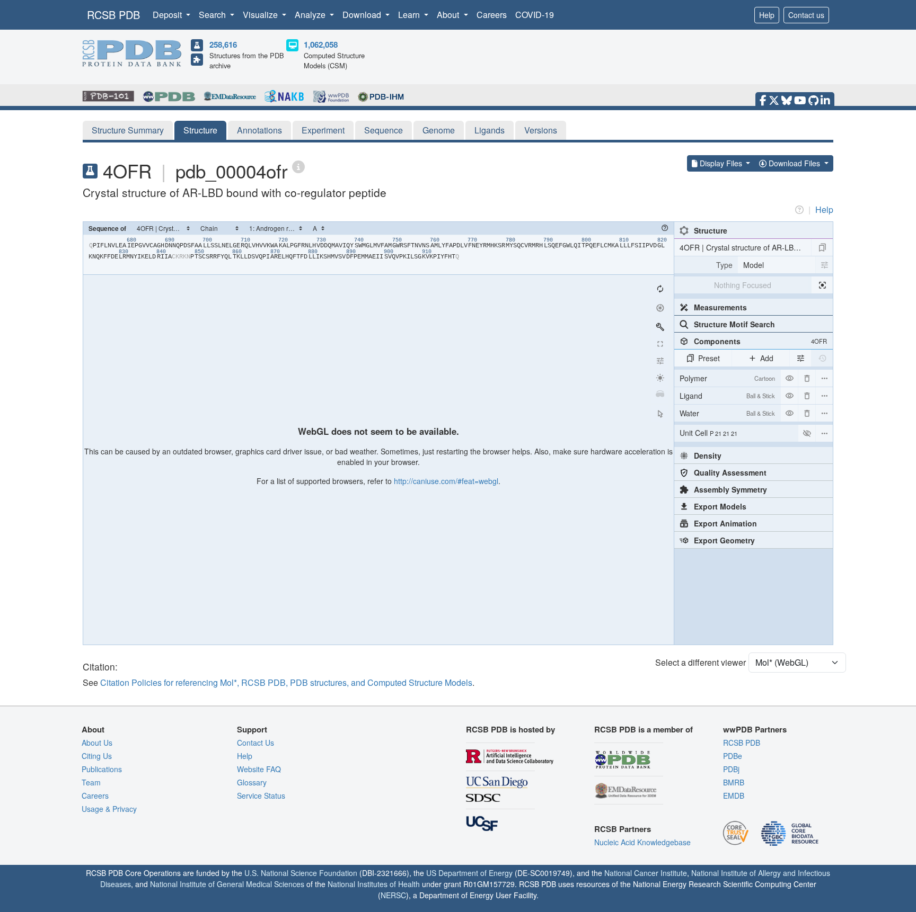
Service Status (261, 795)
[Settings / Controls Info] (659, 360)
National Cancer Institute (645, 873)
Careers (492, 14)
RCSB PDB (113, 14)
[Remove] (806, 378)
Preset (709, 358)
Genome (438, 130)
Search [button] (213, 14)
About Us (97, 742)
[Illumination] (659, 377)
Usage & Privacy (109, 808)
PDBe (732, 755)
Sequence (383, 130)
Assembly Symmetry (730, 489)
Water (727, 413)
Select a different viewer (700, 662)
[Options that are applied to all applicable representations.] (800, 358)
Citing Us (97, 755)
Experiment (323, 130)
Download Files (794, 163)
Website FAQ (259, 769)
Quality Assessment (730, 472)
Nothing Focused (742, 285)
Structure (200, 130)
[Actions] (824, 378)
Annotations (259, 130)
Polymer (727, 378)
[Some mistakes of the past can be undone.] (822, 358)
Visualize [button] (261, 14)
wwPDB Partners (755, 729)
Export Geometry (724, 540)
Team (91, 782)
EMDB (733, 795)
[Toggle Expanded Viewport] (659, 343)
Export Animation (725, 523)
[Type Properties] (824, 264)
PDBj (731, 769)
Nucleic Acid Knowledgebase (642, 842)
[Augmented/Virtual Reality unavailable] (659, 394)
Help (766, 15)
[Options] (824, 433)
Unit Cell (708, 432)
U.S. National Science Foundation (300, 873)
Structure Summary (128, 130)
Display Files (721, 163)
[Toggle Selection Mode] (659, 413)
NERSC (393, 895)
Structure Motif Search (734, 324)
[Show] (806, 433)
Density (707, 455)
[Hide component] (789, 378)
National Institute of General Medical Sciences (227, 884)
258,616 (223, 44)
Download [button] (362, 14)
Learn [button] (410, 14)
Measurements (720, 307)
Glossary (252, 782)
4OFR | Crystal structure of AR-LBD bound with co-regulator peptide (745, 247)
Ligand (727, 395)
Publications (102, 769)
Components (760, 341)
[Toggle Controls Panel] (659, 326)
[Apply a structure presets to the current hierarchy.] (822, 247)
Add (766, 358)
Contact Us (255, 742)
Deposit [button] (168, 14)
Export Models (720, 506)
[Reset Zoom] (659, 288)
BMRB (733, 782)
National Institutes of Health (374, 884)
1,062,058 (321, 44)
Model (753, 265)
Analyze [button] (311, 14)
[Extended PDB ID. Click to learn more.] (298, 166)
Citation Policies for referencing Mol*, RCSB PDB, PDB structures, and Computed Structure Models (286, 682)
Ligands (489, 130)
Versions (540, 130)
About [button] (449, 14)
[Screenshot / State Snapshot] (659, 307)
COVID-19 (534, 14)
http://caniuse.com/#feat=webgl (446, 481)
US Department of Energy (469, 873)
